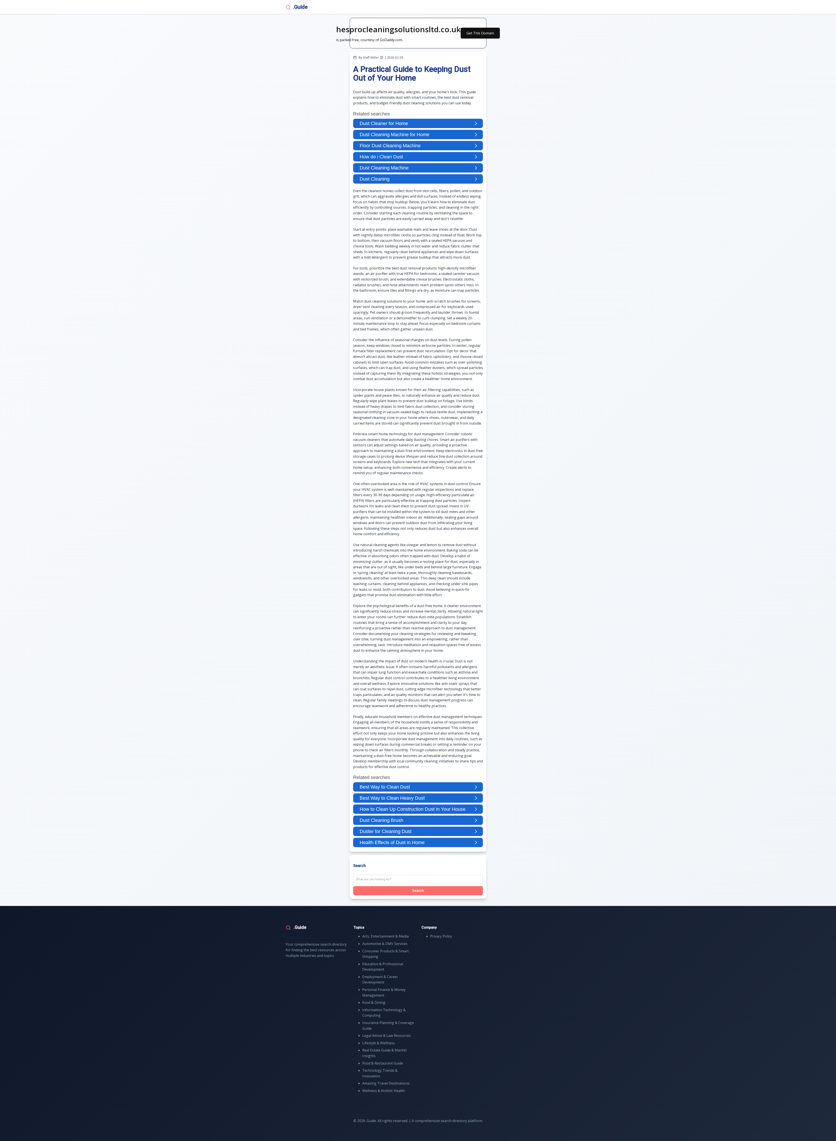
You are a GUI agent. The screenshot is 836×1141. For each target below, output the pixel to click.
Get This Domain (480, 33)
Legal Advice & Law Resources (386, 1035)
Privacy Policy (441, 936)
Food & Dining (373, 1002)
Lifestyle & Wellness (378, 1043)
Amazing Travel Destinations (386, 1083)
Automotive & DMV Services (385, 943)
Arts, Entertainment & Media (385, 936)
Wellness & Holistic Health (383, 1090)
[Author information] (381, 57)
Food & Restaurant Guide (382, 1063)
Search (418, 890)
